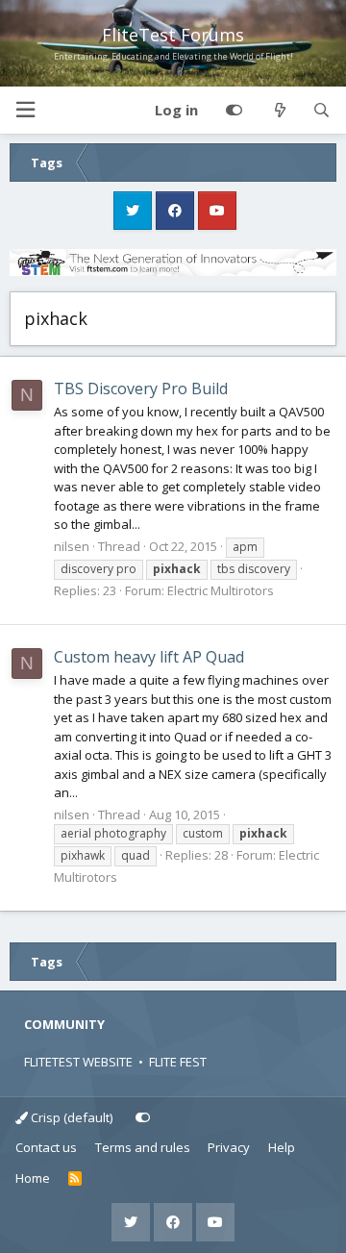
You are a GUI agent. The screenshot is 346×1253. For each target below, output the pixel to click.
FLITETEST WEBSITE (78, 1061)
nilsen (71, 546)
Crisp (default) (70, 1117)
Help (281, 1147)
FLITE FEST (178, 1061)
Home (32, 1178)
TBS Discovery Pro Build (141, 388)
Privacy (229, 1147)
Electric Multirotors (220, 590)
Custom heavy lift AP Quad (149, 656)
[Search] (321, 110)
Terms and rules (142, 1147)
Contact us (46, 1147)
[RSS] (75, 1179)
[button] (25, 110)
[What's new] (279, 110)
